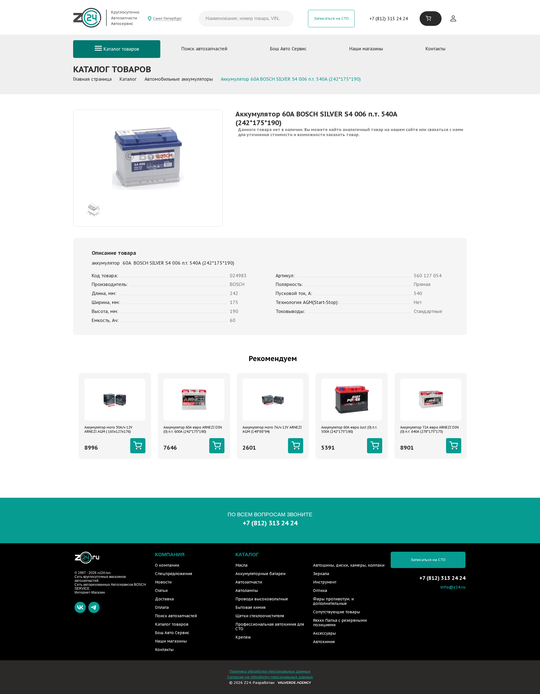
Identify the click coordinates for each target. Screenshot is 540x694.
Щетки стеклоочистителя (259, 615)
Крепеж (243, 637)
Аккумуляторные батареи (260, 573)
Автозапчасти (248, 582)
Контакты (436, 48)
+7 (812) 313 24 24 (388, 18)
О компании (167, 565)
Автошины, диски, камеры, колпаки (348, 565)
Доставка (164, 598)
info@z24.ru (452, 587)
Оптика (320, 590)
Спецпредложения (173, 573)
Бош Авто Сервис (288, 48)
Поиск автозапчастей (204, 48)
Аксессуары (324, 633)
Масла (241, 565)
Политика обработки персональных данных (270, 671)
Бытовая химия (250, 607)
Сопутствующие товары (336, 611)
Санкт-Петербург (167, 18)
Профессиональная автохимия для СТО (269, 626)
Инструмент (324, 582)
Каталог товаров (120, 49)
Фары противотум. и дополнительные (333, 601)
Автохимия (324, 641)
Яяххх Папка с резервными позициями (340, 622)
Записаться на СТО (331, 18)
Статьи (161, 590)
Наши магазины (366, 48)
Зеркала (321, 573)
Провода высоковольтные (261, 598)
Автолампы (246, 590)
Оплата (162, 607)
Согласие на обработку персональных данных (270, 677)
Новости (163, 582)
